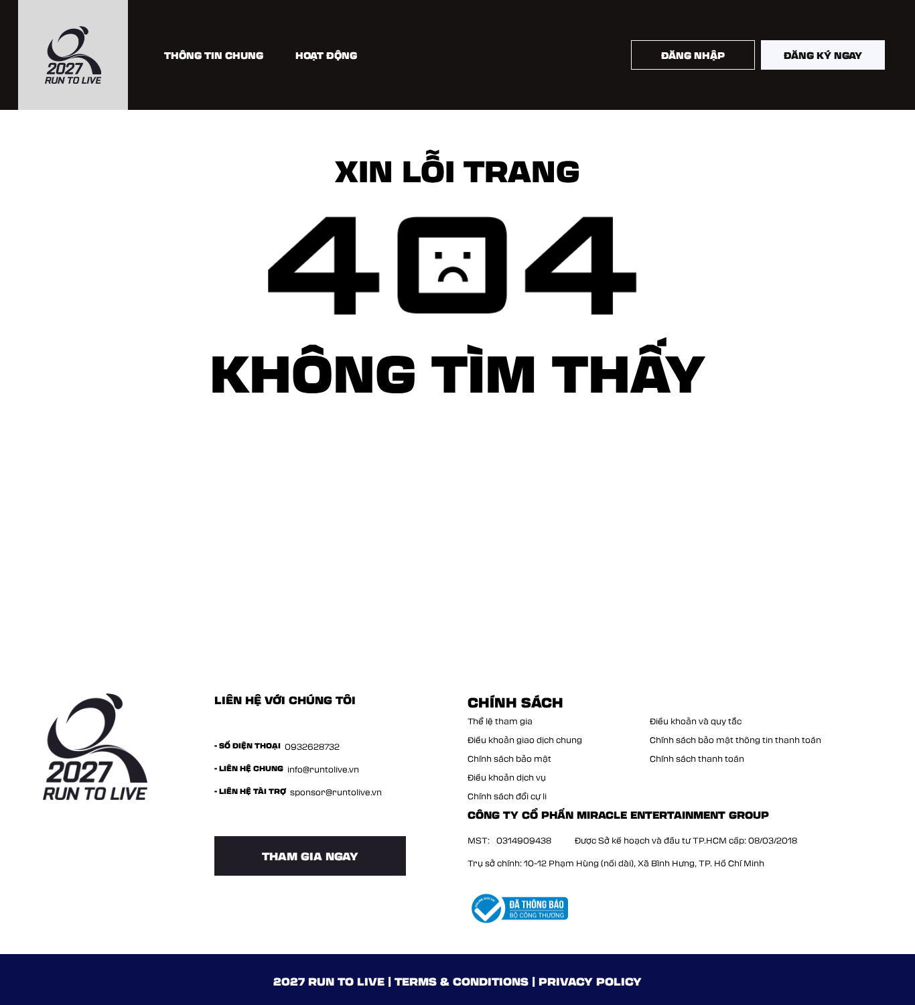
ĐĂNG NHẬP (693, 55)
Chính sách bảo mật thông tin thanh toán (735, 739)
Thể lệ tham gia (500, 721)
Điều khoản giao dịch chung (525, 739)
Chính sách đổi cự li (507, 796)
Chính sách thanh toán (697, 758)
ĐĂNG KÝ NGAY (823, 55)
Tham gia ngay (310, 855)
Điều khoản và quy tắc (696, 721)
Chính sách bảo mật (509, 758)
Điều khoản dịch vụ (507, 777)
